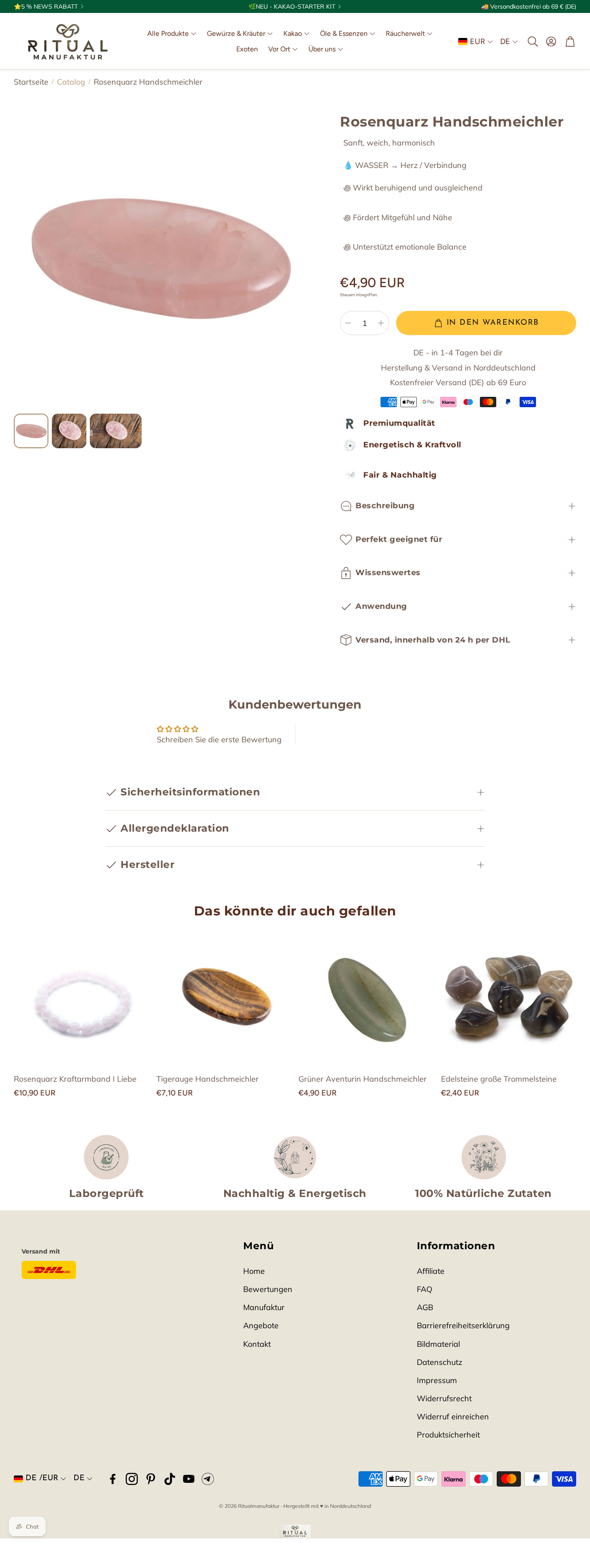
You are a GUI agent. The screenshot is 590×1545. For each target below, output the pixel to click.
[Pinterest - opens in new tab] (151, 1479)
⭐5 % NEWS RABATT (46, 6)
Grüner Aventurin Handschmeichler (362, 1079)
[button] (532, 41)
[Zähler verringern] (348, 323)
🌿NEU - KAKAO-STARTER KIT (291, 6)
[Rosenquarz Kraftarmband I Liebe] (81, 997)
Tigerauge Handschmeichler (207, 1079)
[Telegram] (208, 1479)
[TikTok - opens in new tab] (170, 1479)
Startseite (31, 82)
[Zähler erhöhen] (381, 323)
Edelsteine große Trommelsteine (499, 1079)
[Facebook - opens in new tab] (113, 1479)
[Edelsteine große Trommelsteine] (509, 997)
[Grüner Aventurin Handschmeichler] (366, 997)
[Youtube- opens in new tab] (189, 1479)
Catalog (71, 82)
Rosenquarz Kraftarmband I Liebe (75, 1079)
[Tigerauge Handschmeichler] (224, 997)
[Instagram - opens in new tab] (132, 1479)
